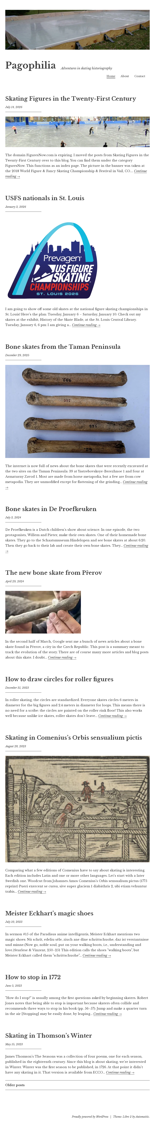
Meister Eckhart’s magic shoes (49, 913)
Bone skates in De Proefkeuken (51, 509)
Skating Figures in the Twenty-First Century (70, 98)
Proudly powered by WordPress (90, 1116)
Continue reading (86, 325)
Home (111, 76)
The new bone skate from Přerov (53, 572)
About (125, 76)
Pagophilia (30, 65)
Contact (139, 76)
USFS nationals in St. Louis (44, 198)
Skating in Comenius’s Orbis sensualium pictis (73, 737)
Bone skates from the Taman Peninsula (63, 346)
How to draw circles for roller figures (59, 679)
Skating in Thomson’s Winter (48, 1035)
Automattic (142, 1116)
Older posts (15, 1085)
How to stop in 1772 (33, 977)
